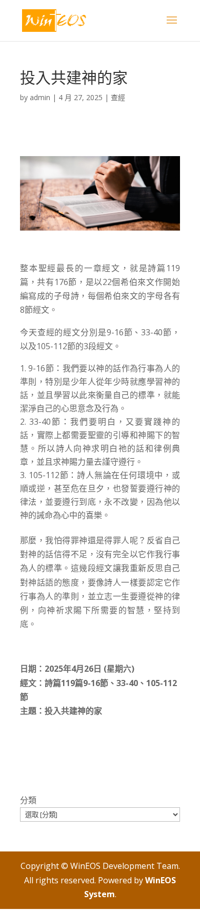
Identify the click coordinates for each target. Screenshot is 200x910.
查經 (118, 97)
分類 (28, 800)
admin (40, 97)
